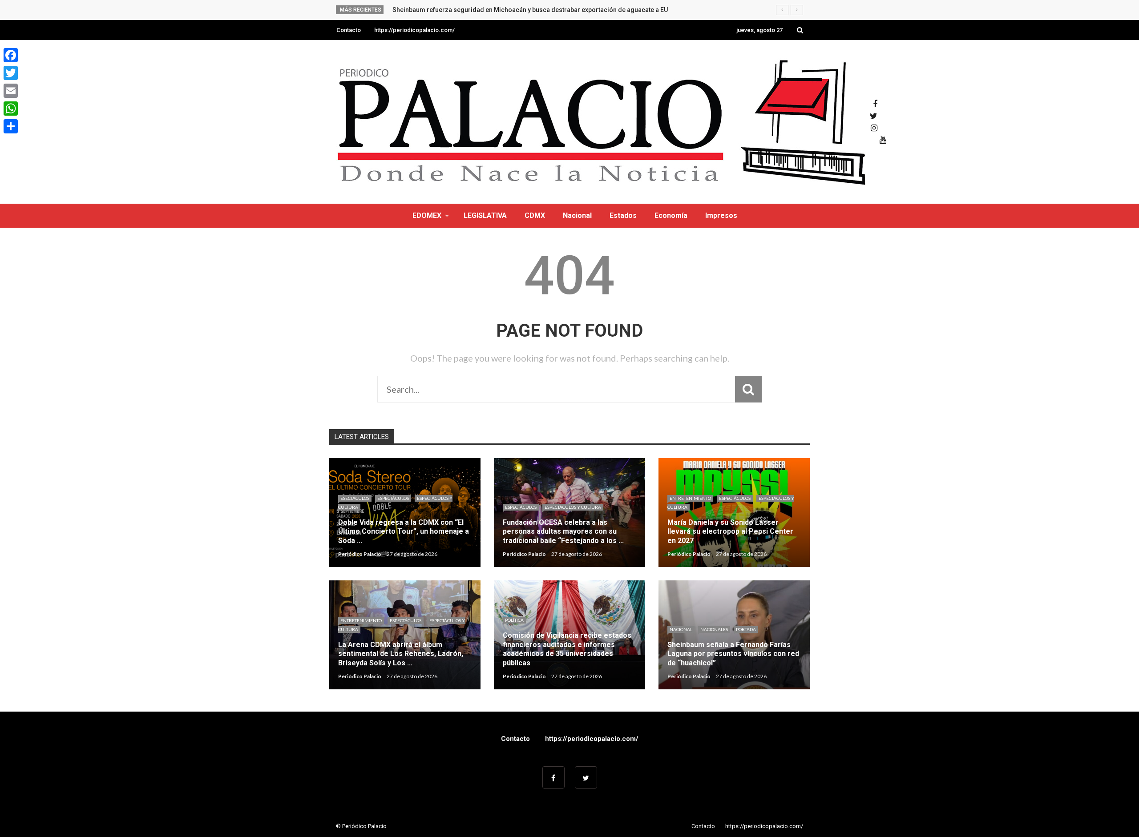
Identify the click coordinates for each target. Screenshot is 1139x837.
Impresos (721, 215)
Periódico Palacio (359, 554)
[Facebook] (11, 55)
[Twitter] (11, 73)
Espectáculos (393, 498)
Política (514, 620)
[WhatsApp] (11, 108)
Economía (670, 215)
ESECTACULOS (354, 498)
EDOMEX (426, 215)
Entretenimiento (690, 498)
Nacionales (714, 629)
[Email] (11, 91)
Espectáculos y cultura (573, 507)
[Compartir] (11, 126)
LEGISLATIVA (485, 215)
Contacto (348, 30)
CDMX (535, 215)
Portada (746, 629)
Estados (623, 215)
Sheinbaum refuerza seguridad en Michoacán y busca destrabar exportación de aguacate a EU (530, 9)
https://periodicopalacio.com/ (414, 30)
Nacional (577, 215)
